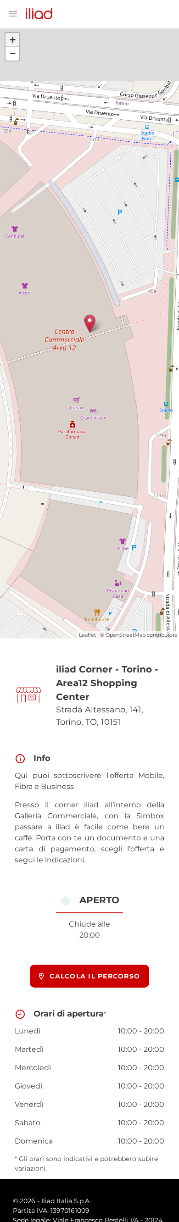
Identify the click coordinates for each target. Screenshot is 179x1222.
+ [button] (13, 39)
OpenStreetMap (125, 635)
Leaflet (87, 635)
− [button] (13, 53)
